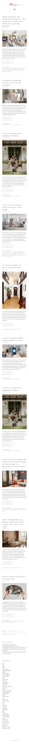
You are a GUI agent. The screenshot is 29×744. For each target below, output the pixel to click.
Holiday (3, 695)
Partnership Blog (5, 715)
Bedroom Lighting (17, 251)
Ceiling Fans (4, 680)
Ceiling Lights (16, 508)
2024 (3, 667)
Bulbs (3, 677)
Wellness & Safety (6, 256)
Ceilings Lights (5, 683)
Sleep (3, 718)
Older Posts (17, 631)
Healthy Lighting (5, 693)
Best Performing (5, 676)
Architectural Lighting (6, 670)
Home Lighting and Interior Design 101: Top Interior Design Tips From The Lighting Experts (13, 21)
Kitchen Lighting (6, 70)
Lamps (22, 508)
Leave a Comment (6, 67)
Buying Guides (10, 69)
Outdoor (4, 712)
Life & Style (4, 706)
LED (3, 703)
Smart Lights (8, 379)
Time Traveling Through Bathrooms (9, 644)
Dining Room (4, 687)
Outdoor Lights (8, 196)
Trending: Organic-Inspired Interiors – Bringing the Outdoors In (14, 647)
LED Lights (4, 705)
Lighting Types (20, 70)
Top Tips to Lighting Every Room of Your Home (12, 207)
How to (3, 698)
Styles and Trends (6, 71)
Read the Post (7, 62)
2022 (3, 664)
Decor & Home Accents (7, 686)
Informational (5, 699)
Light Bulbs (13, 70)
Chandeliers (4, 684)
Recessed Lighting (6, 716)
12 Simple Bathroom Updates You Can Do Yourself (11, 83)
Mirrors (3, 711)
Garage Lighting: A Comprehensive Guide (10, 646)
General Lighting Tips (19, 69)
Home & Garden (5, 696)
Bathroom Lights (17, 68)
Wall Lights (4, 725)
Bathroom (4, 672)
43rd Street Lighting (16, 5)
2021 (3, 663)
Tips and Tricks (5, 723)
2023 (3, 68)
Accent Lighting (8, 68)
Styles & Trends (17, 124)
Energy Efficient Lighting (7, 690)
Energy (3, 689)
